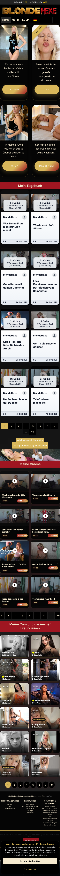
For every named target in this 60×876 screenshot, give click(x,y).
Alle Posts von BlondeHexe (30, 440)
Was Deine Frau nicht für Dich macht (13, 496)
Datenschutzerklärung (50, 818)
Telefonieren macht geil (43, 599)
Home (5, 19)
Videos (15, 89)
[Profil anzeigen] (24, 217)
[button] (35, 20)
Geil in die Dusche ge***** (45, 564)
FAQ (10, 806)
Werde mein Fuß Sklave (43, 495)
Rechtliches (30, 804)
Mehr (15, 19)
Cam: (38, 30)
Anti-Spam (50, 821)
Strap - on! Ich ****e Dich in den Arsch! (14, 565)
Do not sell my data (50, 825)
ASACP (50, 814)
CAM (47, 89)
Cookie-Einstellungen (50, 823)
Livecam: (20, 2)
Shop (14, 166)
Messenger (47, 166)
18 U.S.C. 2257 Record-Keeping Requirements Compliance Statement (50, 810)
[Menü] (55, 20)
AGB (50, 816)
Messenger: (38, 2)
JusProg (49, 796)
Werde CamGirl (50, 807)
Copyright (30, 810)
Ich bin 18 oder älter (30, 861)
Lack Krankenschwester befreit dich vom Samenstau (43, 531)
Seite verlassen (30, 869)
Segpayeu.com (10, 808)
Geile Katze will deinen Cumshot (12, 531)
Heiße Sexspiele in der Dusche (12, 600)
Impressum (30, 813)
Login (26, 19)
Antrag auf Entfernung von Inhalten (30, 445)
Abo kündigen (30, 808)
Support (10, 804)
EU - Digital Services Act (30, 806)
